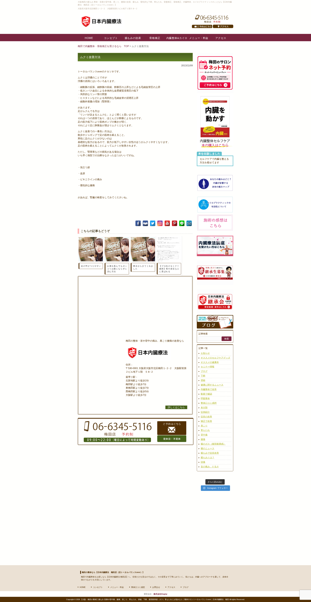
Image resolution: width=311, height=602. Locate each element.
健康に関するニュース (212, 384)
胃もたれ (205, 430)
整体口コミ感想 (209, 403)
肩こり (204, 425)
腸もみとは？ (207, 457)
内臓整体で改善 (209, 389)
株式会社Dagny (160, 594)
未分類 (204, 407)
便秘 (203, 380)
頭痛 (203, 462)
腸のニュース (207, 448)
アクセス (171, 587)
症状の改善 (206, 416)
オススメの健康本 (210, 362)
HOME (83, 587)
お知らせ (205, 353)
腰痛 (203, 439)
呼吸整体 (205, 398)
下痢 (203, 375)
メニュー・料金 (117, 587)
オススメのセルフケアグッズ (215, 357)
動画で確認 (206, 394)
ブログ (204, 371)
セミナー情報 (207, 366)
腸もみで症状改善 (210, 453)
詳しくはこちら (176, 407)
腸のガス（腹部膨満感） (213, 444)
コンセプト (98, 587)
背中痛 (204, 434)
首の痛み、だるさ (210, 466)
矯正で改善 (206, 421)
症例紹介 (205, 412)
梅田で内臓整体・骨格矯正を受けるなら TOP (104, 46)
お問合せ (156, 587)
